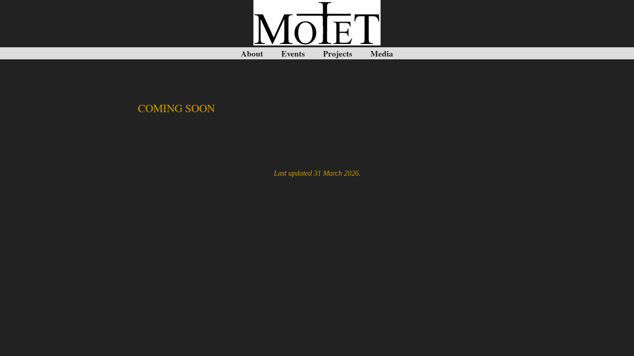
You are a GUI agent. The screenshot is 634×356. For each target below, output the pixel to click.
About (252, 53)
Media (381, 53)
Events (293, 53)
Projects (337, 53)
